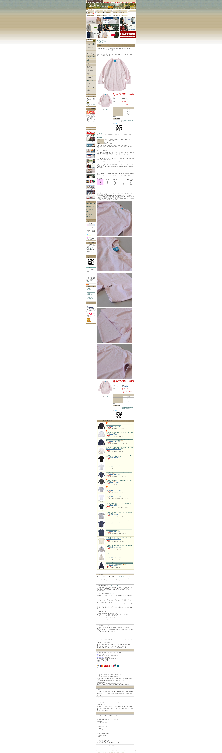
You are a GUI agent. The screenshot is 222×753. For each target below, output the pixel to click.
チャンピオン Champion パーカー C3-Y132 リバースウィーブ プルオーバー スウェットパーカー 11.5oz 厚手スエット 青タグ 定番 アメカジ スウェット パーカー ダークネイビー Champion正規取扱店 (119, 563)
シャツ (88, 69)
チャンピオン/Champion (91, 43)
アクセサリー (89, 93)
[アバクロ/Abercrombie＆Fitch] (94, 23)
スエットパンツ (90, 47)
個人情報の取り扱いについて (101, 750)
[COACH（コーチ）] (132, 10)
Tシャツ (88, 51)
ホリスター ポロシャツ (91, 298)
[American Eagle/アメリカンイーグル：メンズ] (107, 10)
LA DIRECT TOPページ (101, 40)
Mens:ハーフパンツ (89, 216)
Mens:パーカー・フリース (91, 206)
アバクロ (88, 288)
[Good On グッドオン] (128, 23)
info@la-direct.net (90, 248)
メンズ (118, 576)
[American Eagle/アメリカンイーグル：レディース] (107, 15)
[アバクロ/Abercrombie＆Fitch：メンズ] (90, 10)
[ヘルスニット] (111, 38)
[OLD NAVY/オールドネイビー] (99, 12)
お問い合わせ (124, 1)
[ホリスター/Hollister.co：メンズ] (99, 10)
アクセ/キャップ (90, 77)
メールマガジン (91, 96)
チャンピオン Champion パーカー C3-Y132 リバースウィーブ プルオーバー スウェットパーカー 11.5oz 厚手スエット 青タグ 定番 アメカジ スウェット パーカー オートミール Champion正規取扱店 (119, 554)
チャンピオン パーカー (91, 299)
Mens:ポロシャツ (89, 209)
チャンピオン (89, 290)
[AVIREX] (94, 38)
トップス (88, 57)
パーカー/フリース (90, 66)
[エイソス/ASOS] (115, 12)
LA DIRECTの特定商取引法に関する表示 (114, 750)
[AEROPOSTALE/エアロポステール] (90, 12)
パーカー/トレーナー (91, 44)
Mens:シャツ (88, 211)
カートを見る (106, 1)
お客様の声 (128, 1)
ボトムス (88, 59)
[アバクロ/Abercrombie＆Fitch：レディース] (90, 15)
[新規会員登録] (90, 113)
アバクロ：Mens (89, 64)
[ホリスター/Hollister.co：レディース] (99, 15)
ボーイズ (125, 576)
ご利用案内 (119, 1)
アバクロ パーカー (90, 294)
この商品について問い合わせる (127, 120)
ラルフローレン (89, 293)
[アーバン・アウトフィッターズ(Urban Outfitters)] (107, 12)
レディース (122, 576)
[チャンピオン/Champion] (111, 23)
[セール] (128, 38)
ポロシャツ (89, 73)
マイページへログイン (113, 1)
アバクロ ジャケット (91, 292)
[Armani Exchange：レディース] (115, 15)
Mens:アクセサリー (89, 218)
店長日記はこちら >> (90, 281)
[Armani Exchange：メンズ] (123, 10)
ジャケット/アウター (91, 89)
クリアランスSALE (90, 80)
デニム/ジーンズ (90, 76)
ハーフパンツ (89, 48)
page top (132, 570)
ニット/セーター (90, 70)
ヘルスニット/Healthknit (89, 61)
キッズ (129, 576)
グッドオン (88, 50)
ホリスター (89, 289)
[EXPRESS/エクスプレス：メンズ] (115, 10)
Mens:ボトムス (89, 214)
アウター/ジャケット (91, 67)
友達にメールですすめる (126, 121)
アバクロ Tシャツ (90, 297)
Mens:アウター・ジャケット (91, 204)
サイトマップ (133, 1)
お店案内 (124, 750)
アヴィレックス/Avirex (91, 56)
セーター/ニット (90, 90)
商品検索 (90, 39)
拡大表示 (106, 109)
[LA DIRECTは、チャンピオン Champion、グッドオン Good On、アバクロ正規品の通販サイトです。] (94, 1)
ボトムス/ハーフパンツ (91, 74)
